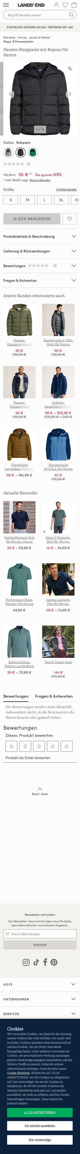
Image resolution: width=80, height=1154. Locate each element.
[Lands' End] (31, 5)
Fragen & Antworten (20, 280)
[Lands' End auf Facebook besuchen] (44, 963)
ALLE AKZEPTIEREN (39, 1112)
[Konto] (56, 5)
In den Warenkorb (32, 218)
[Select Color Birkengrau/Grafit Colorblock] (8, 152)
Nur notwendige (40, 1140)
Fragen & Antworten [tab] (54, 696)
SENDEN (40, 945)
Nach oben (40, 794)
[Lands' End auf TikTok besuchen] (35, 963)
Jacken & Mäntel (40, 37)
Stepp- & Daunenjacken (18, 41)
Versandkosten (40, 180)
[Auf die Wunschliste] (70, 218)
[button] (11, 746)
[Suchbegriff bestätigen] (71, 14)
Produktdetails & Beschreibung (29, 236)
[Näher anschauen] (70, 68)
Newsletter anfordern (40, 914)
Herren (22, 37)
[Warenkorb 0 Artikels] (74, 5)
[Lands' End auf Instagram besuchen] (26, 963)
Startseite (9, 37)
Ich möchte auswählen (40, 1126)
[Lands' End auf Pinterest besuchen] (52, 963)
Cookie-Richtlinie (18, 1073)
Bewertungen (15, 696)
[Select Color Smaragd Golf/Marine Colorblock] (33, 152)
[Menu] (6, 5)
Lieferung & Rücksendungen (26, 251)
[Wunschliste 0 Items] (65, 5)
